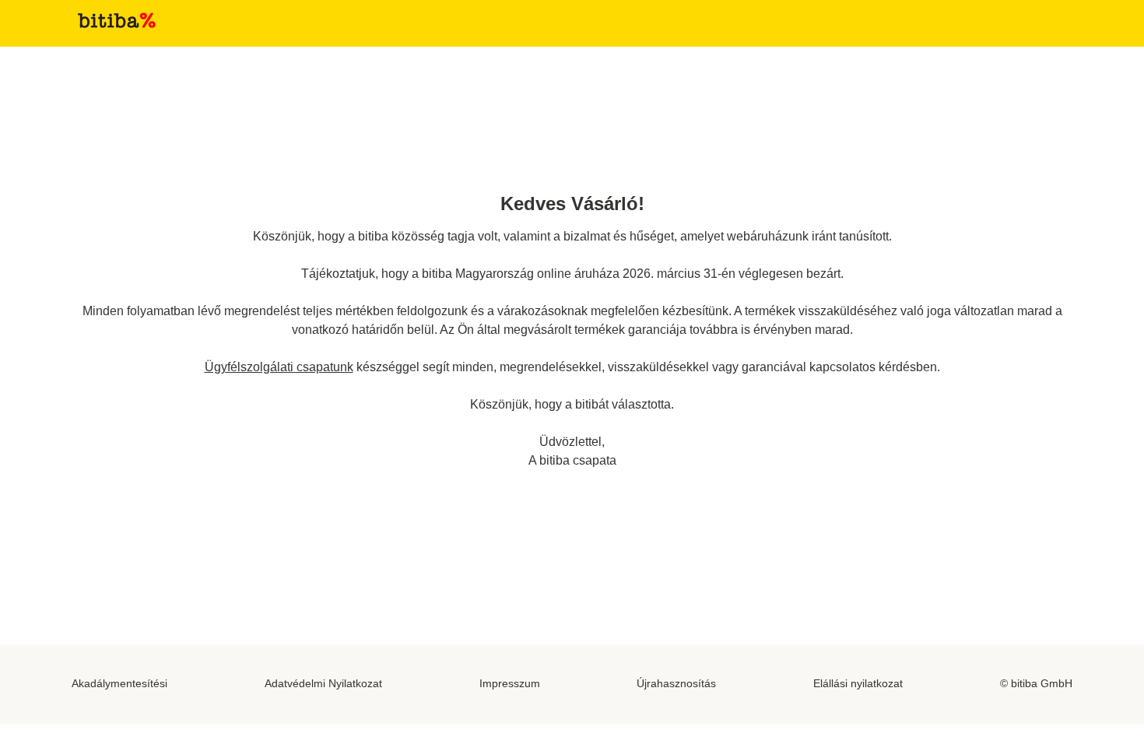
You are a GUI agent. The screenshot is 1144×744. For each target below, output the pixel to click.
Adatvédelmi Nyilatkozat (323, 683)
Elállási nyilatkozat (858, 683)
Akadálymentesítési (119, 683)
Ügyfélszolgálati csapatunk (279, 367)
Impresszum (509, 683)
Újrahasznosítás (676, 683)
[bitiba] (117, 20)
